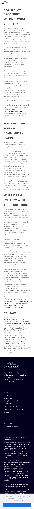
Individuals (8, 395)
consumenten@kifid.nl (14, 319)
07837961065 (8, 423)
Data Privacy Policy (10, 406)
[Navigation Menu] (32, 2)
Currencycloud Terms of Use (14, 409)
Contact (6, 412)
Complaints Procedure (12, 401)
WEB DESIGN (8, 439)
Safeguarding (9, 403)
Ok (17, 505)
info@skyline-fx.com (15, 111)
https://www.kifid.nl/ (20, 324)
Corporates (8, 398)
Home (6, 392)
